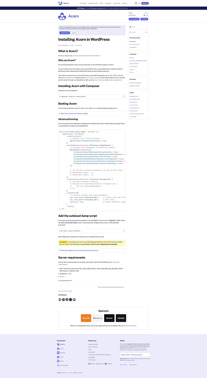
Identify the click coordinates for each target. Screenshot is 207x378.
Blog (101, 3)
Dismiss (74, 32)
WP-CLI (62, 277)
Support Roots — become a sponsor (131, 355)
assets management (115, 80)
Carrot (129, 358)
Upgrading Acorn (133, 96)
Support (124, 3)
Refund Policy (133, 364)
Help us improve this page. (65, 291)
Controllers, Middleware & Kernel (138, 60)
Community (116, 3)
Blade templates (68, 77)
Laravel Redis (132, 116)
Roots (121, 344)
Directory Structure (134, 44)
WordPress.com (135, 358)
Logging (131, 69)
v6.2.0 (146, 13)
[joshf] (74, 299)
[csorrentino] (67, 299)
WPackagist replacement (97, 8)
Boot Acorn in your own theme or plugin (74, 113)
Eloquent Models (133, 63)
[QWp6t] (70, 299)
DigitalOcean (79, 372)
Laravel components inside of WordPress (86, 56)
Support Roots (65, 32)
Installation (132, 41)
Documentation (134, 19)
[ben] (63, 299)
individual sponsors (130, 360)
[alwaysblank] (60, 299)
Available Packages (134, 85)
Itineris (141, 358)
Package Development (135, 83)
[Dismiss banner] (129, 8)
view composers (99, 80)
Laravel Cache (133, 102)
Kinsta (145, 358)
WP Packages (80, 8)
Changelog (108, 3)
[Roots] (63, 3)
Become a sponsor (130, 326)
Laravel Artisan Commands (136, 113)
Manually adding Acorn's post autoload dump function (79, 250)
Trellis (70, 372)
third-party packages (94, 77)
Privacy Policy (123, 364)
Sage (86, 108)
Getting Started (93, 3)
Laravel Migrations (134, 108)
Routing (131, 57)
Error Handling (133, 66)
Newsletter (91, 352)
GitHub (145, 19)
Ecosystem (83, 3)
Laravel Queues (133, 110)
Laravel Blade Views (134, 99)
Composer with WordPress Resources (99, 354)
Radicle (94, 108)
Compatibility (133, 47)
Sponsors (144, 3)
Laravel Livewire (133, 105)
